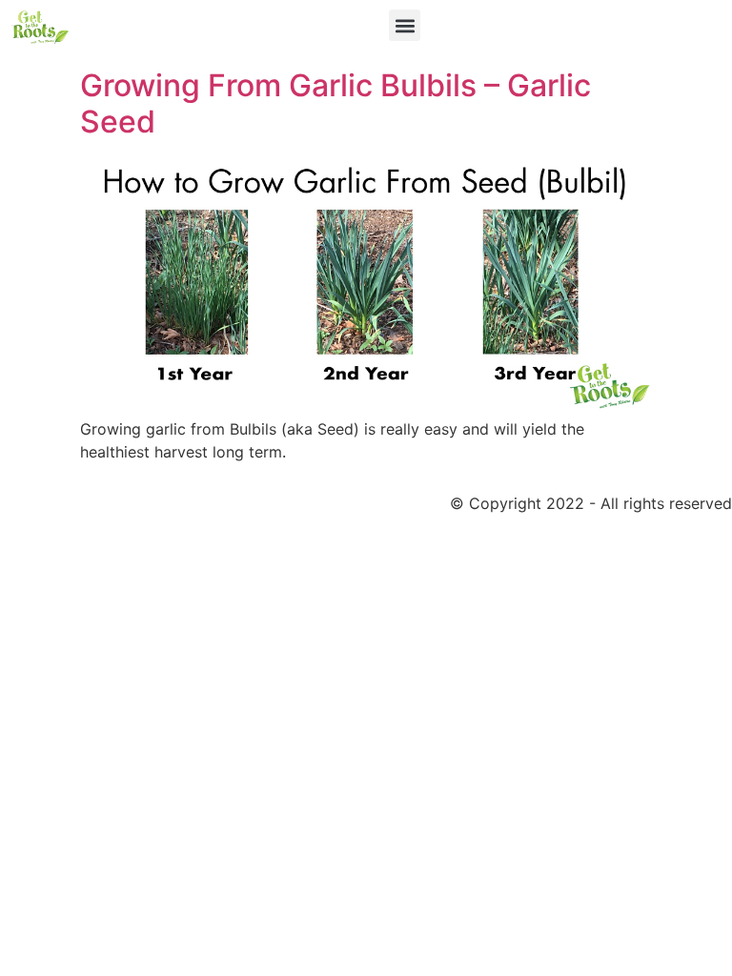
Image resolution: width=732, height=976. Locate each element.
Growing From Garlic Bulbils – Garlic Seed (335, 103)
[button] (404, 25)
